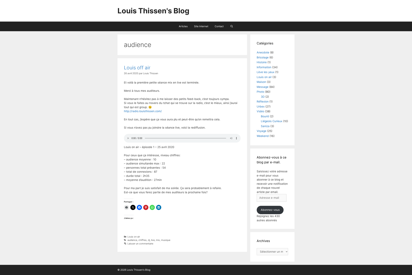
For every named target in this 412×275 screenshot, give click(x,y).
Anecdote (263, 52)
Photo (260, 91)
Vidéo (260, 111)
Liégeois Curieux (271, 121)
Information (264, 67)
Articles (183, 26)
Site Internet (201, 26)
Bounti (265, 116)
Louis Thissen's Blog (153, 10)
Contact (219, 26)
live (153, 240)
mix (158, 240)
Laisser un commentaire (140, 243)
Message (262, 87)
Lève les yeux (265, 72)
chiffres (142, 240)
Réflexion (263, 101)
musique (165, 240)
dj (149, 240)
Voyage (261, 131)
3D (263, 96)
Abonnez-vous (270, 209)
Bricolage (263, 57)
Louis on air (133, 236)
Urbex (261, 106)
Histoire (262, 62)
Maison (261, 82)
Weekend (263, 136)
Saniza (265, 126)
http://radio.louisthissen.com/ (143, 111)
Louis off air (137, 67)
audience (132, 240)
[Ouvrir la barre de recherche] (231, 26)
